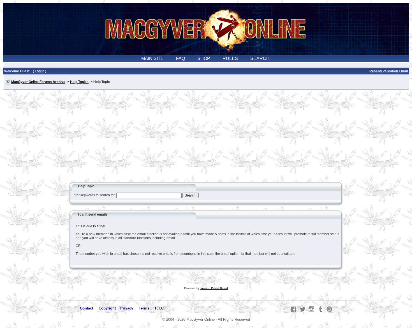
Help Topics (79, 82)
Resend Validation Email (388, 71)
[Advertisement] (206, 138)
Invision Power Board (214, 288)
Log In (39, 71)
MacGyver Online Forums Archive (38, 82)
